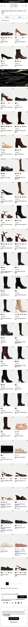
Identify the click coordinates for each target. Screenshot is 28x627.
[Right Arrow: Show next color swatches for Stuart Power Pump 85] (27, 38)
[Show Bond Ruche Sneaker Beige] (15, 455)
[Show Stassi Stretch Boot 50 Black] (1, 314)
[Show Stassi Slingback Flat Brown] (23, 478)
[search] (22, 5)
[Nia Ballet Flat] (21, 94)
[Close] (25, 609)
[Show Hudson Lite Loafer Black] (4, 173)
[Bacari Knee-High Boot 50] (7, 400)
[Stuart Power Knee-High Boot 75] (21, 188)
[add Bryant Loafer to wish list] (13, 23)
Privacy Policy (7, 615)
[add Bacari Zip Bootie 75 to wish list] (27, 135)
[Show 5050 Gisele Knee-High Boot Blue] (25, 126)
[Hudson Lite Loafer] (7, 165)
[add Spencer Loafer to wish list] (13, 558)
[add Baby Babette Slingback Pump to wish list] (27, 558)
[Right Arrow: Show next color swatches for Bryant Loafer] (13, 38)
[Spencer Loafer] (7, 564)
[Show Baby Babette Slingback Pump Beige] (23, 572)
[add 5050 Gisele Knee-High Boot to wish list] (27, 112)
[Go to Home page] (14, 6)
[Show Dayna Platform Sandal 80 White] (4, 220)
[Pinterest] (15, 602)
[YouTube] (18, 602)
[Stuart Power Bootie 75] (21, 306)
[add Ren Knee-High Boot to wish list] (13, 417)
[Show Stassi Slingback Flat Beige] (18, 478)
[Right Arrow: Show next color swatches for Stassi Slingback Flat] (27, 479)
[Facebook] (7, 602)
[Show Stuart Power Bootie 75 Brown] (20, 314)
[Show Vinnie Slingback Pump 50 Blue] (11, 478)
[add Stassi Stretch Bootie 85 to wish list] (27, 206)
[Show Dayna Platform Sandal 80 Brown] (1, 220)
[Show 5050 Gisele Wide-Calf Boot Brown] (18, 267)
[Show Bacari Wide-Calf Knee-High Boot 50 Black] (15, 361)
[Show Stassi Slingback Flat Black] (15, 478)
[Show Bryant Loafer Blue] (4, 37)
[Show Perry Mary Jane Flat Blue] (18, 525)
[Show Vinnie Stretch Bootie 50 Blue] (4, 126)
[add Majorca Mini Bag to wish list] (27, 417)
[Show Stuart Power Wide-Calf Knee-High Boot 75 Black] (1, 267)
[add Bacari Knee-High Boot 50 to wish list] (13, 394)
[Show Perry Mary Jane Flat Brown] (20, 525)
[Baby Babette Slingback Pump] (21, 564)
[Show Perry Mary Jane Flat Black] (15, 525)
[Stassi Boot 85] (21, 376)
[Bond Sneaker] (7, 541)
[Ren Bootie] (7, 329)
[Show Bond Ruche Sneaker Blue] (18, 455)
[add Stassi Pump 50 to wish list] (13, 47)
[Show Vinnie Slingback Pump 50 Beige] (6, 478)
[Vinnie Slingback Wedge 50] (7, 141)
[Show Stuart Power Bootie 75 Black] (18, 314)
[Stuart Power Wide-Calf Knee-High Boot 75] (7, 259)
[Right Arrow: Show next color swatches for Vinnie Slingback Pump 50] (13, 479)
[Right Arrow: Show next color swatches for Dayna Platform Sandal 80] (13, 220)
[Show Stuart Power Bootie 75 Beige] (15, 314)
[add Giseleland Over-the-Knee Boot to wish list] (27, 159)
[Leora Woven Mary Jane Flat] (21, 541)
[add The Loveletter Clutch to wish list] (13, 441)
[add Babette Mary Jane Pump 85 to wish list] (13, 88)
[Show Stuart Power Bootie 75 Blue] (23, 314)
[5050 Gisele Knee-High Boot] (21, 118)
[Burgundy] (1, 361)
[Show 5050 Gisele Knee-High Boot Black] (18, 126)
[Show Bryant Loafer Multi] (11, 37)
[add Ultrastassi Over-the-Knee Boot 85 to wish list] (27, 323)
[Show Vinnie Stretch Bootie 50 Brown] (11, 126)
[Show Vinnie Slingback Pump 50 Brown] (1, 478)
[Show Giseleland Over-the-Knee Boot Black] (18, 173)
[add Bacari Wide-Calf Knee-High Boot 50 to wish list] (27, 347)
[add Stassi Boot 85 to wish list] (27, 370)
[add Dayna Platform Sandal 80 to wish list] (13, 206)
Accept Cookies (14, 618)
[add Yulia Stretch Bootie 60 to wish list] (27, 276)
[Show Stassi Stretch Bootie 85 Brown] (20, 220)
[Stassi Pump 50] (7, 53)
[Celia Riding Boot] (7, 282)
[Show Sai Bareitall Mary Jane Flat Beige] (6, 525)
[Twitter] (10, 602)
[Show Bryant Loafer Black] (6, 37)
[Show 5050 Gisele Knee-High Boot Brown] (15, 126)
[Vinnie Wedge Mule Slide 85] (21, 494)
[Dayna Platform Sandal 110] (21, 235)
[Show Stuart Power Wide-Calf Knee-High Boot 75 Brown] (4, 267)
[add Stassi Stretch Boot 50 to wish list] (13, 300)
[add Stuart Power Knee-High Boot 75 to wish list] (27, 182)
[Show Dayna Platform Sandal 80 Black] (6, 220)
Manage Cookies (13, 621)
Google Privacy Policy (20, 599)
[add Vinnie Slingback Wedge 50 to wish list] (13, 135)
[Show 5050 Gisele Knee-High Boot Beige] (20, 126)
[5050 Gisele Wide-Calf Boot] (21, 259)
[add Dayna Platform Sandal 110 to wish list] (27, 229)
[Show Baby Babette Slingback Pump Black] (20, 572)
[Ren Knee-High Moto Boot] (21, 400)
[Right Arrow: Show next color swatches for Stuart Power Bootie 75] (27, 314)
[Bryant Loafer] (7, 29)
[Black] (1, 408)
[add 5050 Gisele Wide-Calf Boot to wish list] (27, 253)
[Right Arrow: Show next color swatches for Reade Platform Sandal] (13, 244)
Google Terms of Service (5, 600)
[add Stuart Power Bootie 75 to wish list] (27, 300)
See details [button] (17, 1)
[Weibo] (21, 602)
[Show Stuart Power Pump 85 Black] (23, 37)
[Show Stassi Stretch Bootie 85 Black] (15, 220)
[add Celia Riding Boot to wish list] (13, 276)
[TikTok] (13, 602)
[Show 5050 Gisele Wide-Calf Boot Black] (15, 267)
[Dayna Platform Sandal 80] (7, 212)
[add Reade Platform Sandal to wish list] (13, 229)
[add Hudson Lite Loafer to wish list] (13, 159)
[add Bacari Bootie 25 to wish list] (27, 47)
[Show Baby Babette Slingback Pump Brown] (15, 572)
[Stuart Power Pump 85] (21, 29)
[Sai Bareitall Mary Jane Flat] (7, 517)
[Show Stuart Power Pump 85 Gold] (18, 37)
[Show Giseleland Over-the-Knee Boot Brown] (15, 173)
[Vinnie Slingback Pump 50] (7, 470)
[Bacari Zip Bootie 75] (21, 141)
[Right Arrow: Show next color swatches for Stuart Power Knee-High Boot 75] (27, 197)
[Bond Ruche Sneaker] (21, 447)
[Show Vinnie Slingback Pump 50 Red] (4, 478)
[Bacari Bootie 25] (21, 53)
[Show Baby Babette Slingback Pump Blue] (25, 572)
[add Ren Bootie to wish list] (13, 323)
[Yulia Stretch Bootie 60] (21, 282)
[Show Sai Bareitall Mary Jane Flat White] (4, 525)
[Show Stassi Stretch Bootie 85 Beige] (18, 220)
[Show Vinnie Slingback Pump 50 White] (8, 478)
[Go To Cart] (26, 5)
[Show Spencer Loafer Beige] (4, 572)
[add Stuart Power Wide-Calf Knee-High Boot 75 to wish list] (13, 253)
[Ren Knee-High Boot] (7, 423)
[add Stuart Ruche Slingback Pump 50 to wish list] (13, 182)
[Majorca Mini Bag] (21, 423)
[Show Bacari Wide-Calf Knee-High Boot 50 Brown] (18, 361)
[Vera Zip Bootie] (7, 353)
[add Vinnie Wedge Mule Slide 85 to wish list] (27, 488)
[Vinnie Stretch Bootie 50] (7, 118)
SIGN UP (22, 596)
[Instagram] (4, 602)
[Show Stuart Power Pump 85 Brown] (15, 37)
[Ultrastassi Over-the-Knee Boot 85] (21, 329)
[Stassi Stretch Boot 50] (7, 306)
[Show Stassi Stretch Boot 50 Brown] (4, 314)
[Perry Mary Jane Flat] (21, 517)
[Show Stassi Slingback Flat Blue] (25, 478)
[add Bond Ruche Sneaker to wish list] (27, 441)
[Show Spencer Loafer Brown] (8, 572)
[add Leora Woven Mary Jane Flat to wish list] (27, 534)
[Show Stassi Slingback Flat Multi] (20, 478)
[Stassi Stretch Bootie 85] (21, 212)
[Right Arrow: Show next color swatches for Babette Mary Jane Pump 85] (13, 103)
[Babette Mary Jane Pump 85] (7, 94)
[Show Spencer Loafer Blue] (6, 572)
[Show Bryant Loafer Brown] (1, 37)
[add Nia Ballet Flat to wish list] (27, 88)
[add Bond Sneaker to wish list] (13, 534)
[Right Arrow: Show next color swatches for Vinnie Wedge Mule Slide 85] (27, 502)
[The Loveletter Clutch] (7, 447)
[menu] (2, 5)
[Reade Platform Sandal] (7, 235)
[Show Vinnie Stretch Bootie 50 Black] (8, 126)
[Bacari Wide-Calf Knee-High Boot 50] (21, 353)
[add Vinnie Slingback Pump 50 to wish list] (13, 464)
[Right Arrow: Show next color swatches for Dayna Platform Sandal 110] (27, 244)
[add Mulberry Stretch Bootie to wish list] (13, 370)
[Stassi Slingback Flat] (21, 470)
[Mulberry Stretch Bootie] (7, 376)
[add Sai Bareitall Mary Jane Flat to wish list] (13, 511)
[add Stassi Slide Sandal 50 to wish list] (13, 488)
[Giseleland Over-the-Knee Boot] (21, 165)
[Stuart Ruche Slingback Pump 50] (7, 188)
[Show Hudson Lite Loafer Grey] (1, 173)
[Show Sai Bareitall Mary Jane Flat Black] (1, 525)
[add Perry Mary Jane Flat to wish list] (27, 511)
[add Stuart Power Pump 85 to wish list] (27, 23)
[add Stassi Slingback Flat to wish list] (27, 464)
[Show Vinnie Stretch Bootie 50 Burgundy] (1, 126)
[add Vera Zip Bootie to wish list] (13, 347)
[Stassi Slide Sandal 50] (7, 494)
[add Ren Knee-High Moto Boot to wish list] (27, 394)
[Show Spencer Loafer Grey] (1, 572)
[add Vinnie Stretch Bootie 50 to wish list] (13, 112)
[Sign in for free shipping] (5, 6)
